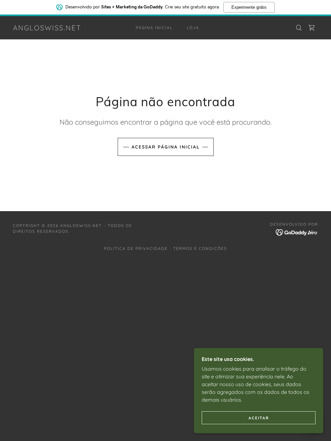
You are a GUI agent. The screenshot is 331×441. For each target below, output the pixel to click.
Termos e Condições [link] (200, 248)
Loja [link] (193, 27)
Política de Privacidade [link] (136, 248)
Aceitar (259, 417)
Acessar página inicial (166, 147)
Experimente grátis (249, 7)
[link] (47, 28)
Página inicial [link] (154, 27)
